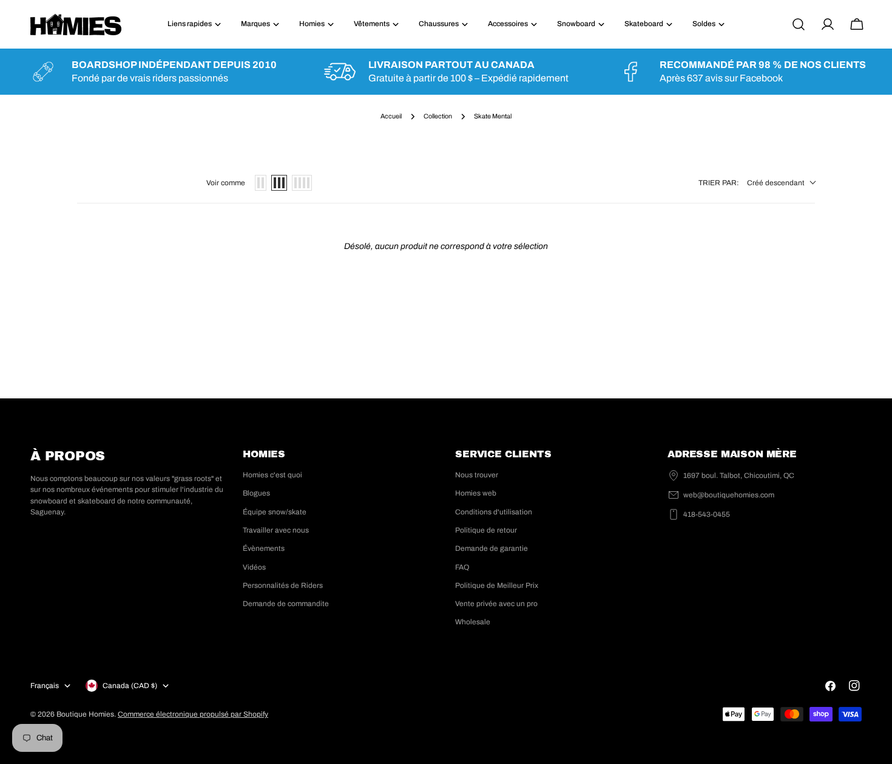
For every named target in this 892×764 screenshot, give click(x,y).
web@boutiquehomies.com (728, 495)
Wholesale (472, 622)
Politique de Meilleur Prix (496, 585)
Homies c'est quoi (272, 475)
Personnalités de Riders (283, 585)
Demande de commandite (286, 603)
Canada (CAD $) (130, 685)
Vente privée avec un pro (496, 603)
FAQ (462, 567)
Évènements (264, 548)
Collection (438, 116)
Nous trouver (476, 475)
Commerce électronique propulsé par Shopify (193, 714)
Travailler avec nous (276, 530)
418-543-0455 (706, 514)
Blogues (256, 493)
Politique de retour (486, 530)
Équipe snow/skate (274, 512)
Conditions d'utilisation (493, 512)
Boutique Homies (85, 714)
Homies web (475, 493)
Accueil (391, 116)
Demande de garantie (491, 548)
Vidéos (254, 567)
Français (44, 685)
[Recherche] (798, 24)
